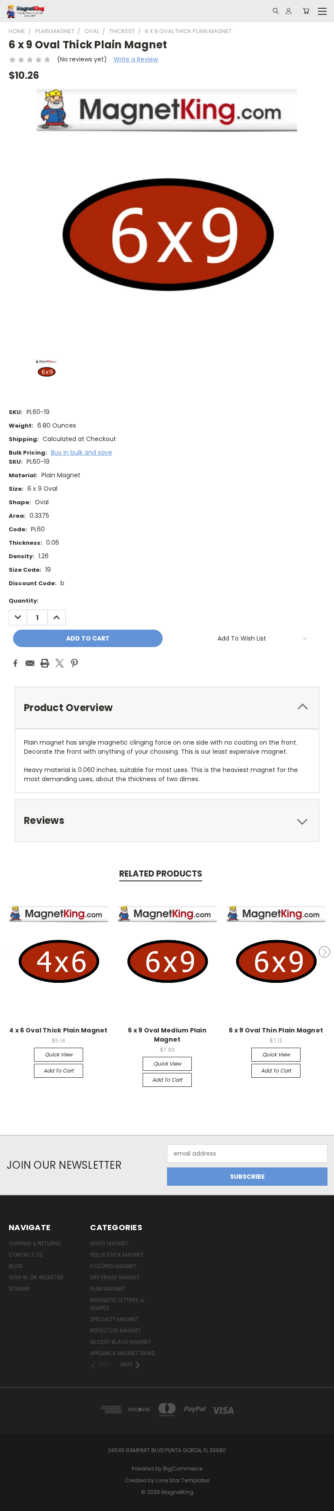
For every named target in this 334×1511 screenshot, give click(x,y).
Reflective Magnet (115, 1330)
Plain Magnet (108, 1288)
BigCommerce (182, 1468)
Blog (16, 1266)
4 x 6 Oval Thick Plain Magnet (58, 1030)
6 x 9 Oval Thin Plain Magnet (276, 1030)
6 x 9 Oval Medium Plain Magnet (167, 1035)
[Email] (30, 663)
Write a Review (136, 59)
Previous (10, 952)
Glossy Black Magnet (120, 1342)
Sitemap (19, 1288)
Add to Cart (58, 1070)
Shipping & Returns (35, 1243)
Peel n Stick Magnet (117, 1254)
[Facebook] (15, 663)
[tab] (167, 708)
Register (51, 1277)
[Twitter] (59, 663)
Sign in (19, 1277)
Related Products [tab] (160, 874)
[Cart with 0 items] (306, 11)
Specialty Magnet (114, 1319)
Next (324, 952)
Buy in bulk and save (81, 452)
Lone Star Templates (183, 1480)
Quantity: (24, 601)
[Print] (44, 663)
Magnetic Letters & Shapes (117, 1304)
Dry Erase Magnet (115, 1277)
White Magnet (109, 1243)
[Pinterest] (74, 663)
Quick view (59, 1054)
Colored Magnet (113, 1266)
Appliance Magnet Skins (122, 1353)
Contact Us (26, 1254)
